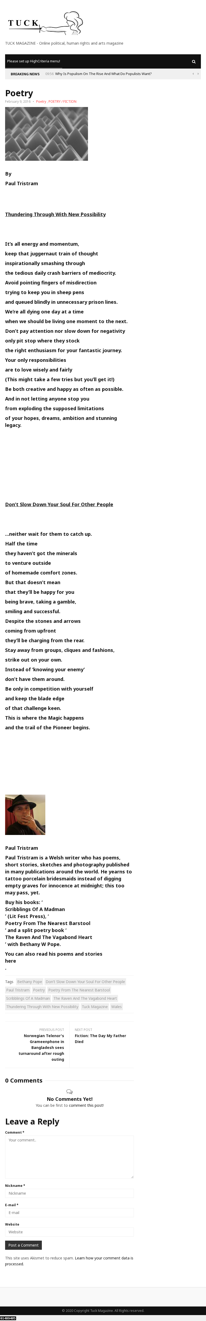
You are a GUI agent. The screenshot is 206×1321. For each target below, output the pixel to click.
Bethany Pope (29, 981)
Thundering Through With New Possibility (42, 1006)
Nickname (15, 1185)
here (10, 961)
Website (12, 1224)
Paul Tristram (21, 183)
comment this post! (86, 1105)
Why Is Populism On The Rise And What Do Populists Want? (103, 73)
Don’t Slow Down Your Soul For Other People (85, 981)
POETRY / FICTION (62, 101)
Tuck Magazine (95, 1006)
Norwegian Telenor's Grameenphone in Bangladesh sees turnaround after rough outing (41, 1047)
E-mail (12, 1205)
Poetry (41, 101)
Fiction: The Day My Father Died (100, 1038)
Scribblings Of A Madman (35, 909)
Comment (14, 1132)
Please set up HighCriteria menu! (33, 61)
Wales (116, 1006)
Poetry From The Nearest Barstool (47, 923)
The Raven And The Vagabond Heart (48, 937)
